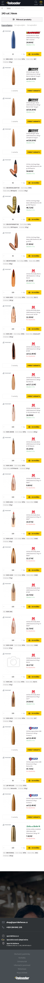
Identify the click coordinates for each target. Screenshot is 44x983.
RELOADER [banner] (14, 3)
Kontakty (22, 958)
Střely (9, 8)
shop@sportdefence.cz (17, 922)
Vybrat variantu (34, 91)
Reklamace (22, 969)
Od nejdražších (32, 25)
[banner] (22, 978)
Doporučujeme (7, 25)
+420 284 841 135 (14, 927)
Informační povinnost (22, 965)
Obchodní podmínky (22, 954)
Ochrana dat (22, 961)
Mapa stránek (22, 972)
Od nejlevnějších (19, 25)
